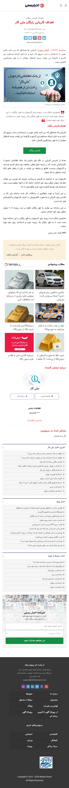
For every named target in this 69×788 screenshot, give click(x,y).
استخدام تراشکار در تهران (53, 491)
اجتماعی (28, 734)
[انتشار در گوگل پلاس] (39, 38)
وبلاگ (29, 706)
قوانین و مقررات (50, 706)
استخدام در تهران (56, 583)
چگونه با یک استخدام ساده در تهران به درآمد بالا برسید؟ (41, 457)
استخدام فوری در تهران (54, 474)
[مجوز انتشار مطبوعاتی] (46, 763)
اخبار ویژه (60, 502)
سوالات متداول (25, 700)
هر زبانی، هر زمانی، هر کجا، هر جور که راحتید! (45, 528)
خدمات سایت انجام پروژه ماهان (51, 520)
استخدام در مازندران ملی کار (52, 578)
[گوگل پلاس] (46, 686)
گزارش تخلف (12, 255)
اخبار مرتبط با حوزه (56, 556)
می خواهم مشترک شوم (34, 640)
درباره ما (54, 694)
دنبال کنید (21, 396)
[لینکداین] (32, 686)
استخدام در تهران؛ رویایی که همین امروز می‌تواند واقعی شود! (39, 466)
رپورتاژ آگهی (27, 712)
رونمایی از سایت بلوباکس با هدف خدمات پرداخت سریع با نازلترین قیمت (36, 532)
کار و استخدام (60, 436)
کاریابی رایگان (34, 150)
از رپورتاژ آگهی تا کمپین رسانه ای (48, 714)
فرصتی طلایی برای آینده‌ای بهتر (51, 461)
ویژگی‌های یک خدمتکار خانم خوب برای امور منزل (44, 566)
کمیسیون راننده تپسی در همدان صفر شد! (47, 562)
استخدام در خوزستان (55, 570)
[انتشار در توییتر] (30, 38)
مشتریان (54, 700)
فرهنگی (54, 740)
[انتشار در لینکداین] (44, 38)
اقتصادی (53, 734)
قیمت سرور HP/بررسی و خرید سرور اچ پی (47, 524)
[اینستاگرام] (23, 686)
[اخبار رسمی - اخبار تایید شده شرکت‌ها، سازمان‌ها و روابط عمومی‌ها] (34, 5)
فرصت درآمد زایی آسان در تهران (51, 478)
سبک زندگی (52, 746)
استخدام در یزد (57, 574)
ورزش (29, 740)
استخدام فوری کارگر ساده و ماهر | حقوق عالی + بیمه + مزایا (40, 482)
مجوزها (29, 694)
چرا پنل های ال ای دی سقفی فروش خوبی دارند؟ (44, 545)
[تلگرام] (28, 686)
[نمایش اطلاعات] (34, 420)
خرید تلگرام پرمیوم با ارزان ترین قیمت (48, 537)
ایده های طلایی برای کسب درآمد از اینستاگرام (46, 516)
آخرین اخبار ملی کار (56, 447)
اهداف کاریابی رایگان (56, 126)
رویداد (29, 746)
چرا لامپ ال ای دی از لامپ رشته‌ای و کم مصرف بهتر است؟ (41, 541)
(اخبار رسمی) (43, 50)
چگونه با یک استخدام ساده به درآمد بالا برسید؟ (44, 453)
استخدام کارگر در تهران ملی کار (51, 470)
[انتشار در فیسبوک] (35, 38)
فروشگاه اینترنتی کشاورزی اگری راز (50, 512)
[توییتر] (37, 686)
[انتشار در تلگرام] (26, 38)
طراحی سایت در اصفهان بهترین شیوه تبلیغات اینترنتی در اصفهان (39, 508)
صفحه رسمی (46, 396)
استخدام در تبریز (56, 486)
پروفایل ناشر (26, 255)
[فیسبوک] (42, 686)
